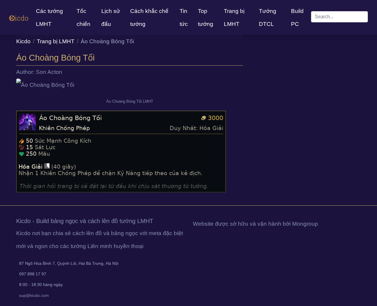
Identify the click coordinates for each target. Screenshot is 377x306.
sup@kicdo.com (34, 295)
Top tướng (205, 17)
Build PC (297, 17)
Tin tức (184, 17)
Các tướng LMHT (49, 17)
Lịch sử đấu (110, 17)
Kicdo (23, 41)
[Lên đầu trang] (0, 199)
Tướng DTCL (267, 17)
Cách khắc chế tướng (149, 17)
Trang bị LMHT (234, 17)
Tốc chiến (83, 17)
